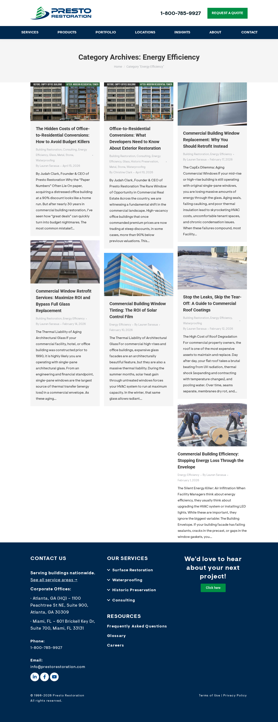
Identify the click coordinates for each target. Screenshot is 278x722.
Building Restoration (49, 149)
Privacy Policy (235, 695)
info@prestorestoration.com (57, 667)
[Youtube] (54, 677)
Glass (52, 155)
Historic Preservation (144, 161)
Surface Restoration (132, 570)
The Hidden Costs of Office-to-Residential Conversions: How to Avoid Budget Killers (63, 135)
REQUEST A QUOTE (227, 13)
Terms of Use (209, 695)
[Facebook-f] (44, 677)
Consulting (70, 149)
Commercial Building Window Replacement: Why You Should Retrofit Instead (211, 140)
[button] (139, 570)
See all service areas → (54, 580)
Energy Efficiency (221, 154)
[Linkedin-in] (34, 677)
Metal (60, 155)
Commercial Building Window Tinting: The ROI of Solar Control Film (137, 310)
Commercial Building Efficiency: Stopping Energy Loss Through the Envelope (211, 460)
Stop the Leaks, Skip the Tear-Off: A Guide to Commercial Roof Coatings (212, 303)
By (47, 166)
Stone (69, 155)
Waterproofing (45, 160)
